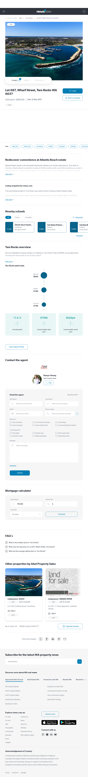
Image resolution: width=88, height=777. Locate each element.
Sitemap (23, 728)
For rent (8, 720)
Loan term (13, 510)
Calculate (61, 514)
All (8, 217)
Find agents (9, 728)
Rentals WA (67, 680)
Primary (17, 217)
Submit (20, 473)
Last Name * (49, 399)
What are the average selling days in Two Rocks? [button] (27, 551)
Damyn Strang (49, 375)
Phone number (49, 409)
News (22, 720)
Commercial (9, 731)
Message (12, 440)
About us (24, 724)
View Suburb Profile (16, 347)
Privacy (7, 772)
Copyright (23, 772)
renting (30, 253)
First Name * (13, 399)
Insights (8, 742)
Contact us (24, 717)
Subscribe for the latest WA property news (32, 654)
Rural (7, 739)
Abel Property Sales (49, 378)
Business (8, 735)
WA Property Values (27, 735)
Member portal (50, 714)
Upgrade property (72, 626)
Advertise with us (26, 731)
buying (23, 253)
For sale (8, 717)
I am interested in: (15, 430)
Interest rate (49, 499)
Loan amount (14, 499)
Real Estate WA (33, 680)
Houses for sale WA (50, 680)
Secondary (28, 217)
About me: (13, 419)
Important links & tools (14, 680)
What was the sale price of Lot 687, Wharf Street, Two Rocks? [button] (32, 547)
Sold (20, 18)
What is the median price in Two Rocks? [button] (24, 543)
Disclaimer (15, 772)
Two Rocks (29, 18)
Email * (12, 409)
